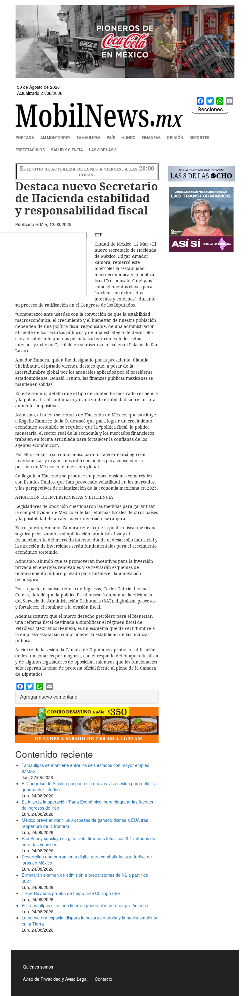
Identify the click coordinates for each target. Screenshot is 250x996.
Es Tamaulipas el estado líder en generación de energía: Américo (85, 905)
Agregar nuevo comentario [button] (48, 696)
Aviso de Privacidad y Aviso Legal (55, 979)
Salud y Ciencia (67, 150)
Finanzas (151, 137)
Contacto (103, 979)
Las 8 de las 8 (102, 150)
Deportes (199, 137)
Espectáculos (30, 150)
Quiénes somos (38, 967)
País (111, 137)
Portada (25, 137)
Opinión (175, 137)
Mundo (128, 137)
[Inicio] (102, 115)
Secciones (210, 109)
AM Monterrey (55, 137)
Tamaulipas (89, 137)
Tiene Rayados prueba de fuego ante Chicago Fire (71, 893)
